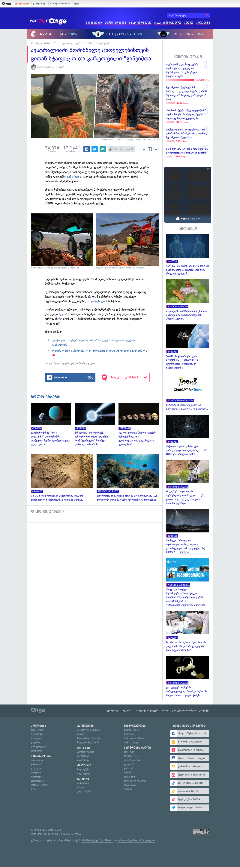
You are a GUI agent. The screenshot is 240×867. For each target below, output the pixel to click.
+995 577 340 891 (71, 833)
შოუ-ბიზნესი (83, 773)
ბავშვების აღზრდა (134, 738)
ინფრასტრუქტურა (41, 785)
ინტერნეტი (83, 755)
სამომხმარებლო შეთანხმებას (97, 840)
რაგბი (80, 787)
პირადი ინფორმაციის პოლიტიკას (136, 840)
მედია (34, 789)
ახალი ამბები (22, 3)
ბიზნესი (81, 734)
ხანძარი (81, 363)
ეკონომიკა (85, 725)
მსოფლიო (36, 738)
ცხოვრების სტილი (137, 747)
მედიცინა (129, 734)
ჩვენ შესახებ (112, 710)
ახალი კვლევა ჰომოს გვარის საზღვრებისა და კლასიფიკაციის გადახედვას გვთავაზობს (140, 424)
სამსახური (129, 776)
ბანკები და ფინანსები (88, 729)
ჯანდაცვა (36, 768)
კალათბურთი (84, 791)
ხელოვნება (83, 769)
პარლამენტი (37, 729)
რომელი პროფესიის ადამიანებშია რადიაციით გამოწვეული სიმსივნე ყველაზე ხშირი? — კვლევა (187, 531)
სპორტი (83, 779)
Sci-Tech (89, 43)
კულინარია (130, 764)
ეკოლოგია (37, 760)
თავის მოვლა (131, 742)
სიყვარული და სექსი (135, 780)
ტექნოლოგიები (115, 22)
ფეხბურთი (83, 783)
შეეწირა (63, 314)
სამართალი (37, 780)
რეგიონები (37, 776)
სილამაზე (129, 751)
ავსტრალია (68, 363)
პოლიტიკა (38, 725)
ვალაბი (92, 363)
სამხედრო (36, 750)
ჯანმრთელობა (135, 725)
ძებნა (76, 3)
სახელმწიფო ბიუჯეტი (88, 738)
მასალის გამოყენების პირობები (179, 710)
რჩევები (128, 789)
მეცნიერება (94, 22)
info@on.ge (51, 833)
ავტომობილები (132, 760)
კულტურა (84, 765)
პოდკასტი (203, 22)
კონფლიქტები (38, 746)
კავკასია (35, 742)
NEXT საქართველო (167, 22)
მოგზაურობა (131, 755)
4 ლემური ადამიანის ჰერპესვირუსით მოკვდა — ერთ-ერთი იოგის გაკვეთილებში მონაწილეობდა (187, 482)
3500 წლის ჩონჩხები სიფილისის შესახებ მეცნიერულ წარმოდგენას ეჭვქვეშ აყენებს (64, 478)
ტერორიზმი (37, 734)
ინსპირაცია (130, 785)
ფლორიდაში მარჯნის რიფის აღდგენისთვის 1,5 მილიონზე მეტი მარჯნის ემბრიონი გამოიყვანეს (129, 478)
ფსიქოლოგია (131, 729)
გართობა (129, 768)
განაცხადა (74, 176)
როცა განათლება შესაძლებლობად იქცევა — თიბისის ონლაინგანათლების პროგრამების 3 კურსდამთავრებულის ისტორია (187, 582)
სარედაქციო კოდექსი (147, 710)
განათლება (37, 764)
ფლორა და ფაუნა (71, 43)
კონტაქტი (204, 710)
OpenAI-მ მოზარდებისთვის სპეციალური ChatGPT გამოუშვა (187, 392)
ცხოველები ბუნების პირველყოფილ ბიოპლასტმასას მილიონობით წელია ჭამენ (187, 676)
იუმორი (128, 772)
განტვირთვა (39, 3)
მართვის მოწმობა (60, 3)
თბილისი (36, 772)
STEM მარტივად (140, 22)
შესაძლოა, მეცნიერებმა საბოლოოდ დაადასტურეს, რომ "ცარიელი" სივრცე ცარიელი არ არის (96, 424)
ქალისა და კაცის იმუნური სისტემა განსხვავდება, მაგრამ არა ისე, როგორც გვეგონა (187, 255)
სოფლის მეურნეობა (88, 742)
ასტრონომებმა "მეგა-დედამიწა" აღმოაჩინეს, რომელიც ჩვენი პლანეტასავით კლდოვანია (53, 424)
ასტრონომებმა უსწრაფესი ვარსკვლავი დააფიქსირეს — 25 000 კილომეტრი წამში (187, 435)
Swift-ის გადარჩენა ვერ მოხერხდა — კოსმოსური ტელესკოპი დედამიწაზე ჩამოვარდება (187, 347)
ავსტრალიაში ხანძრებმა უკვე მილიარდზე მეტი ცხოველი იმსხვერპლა (99, 351)
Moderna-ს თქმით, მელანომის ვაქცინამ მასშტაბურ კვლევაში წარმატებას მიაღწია (187, 631)
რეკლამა (127, 710)
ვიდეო (188, 22)
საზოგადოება (41, 755)
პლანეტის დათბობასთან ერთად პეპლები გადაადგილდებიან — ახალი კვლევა (187, 300)
